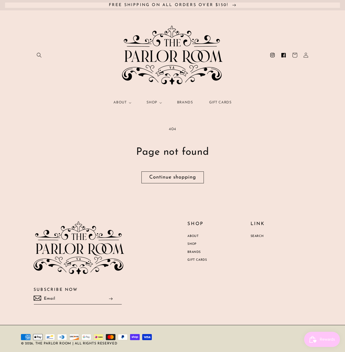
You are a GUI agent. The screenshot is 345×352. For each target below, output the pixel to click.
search (257, 236)
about (193, 236)
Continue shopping (172, 177)
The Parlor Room (53, 343)
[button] (39, 55)
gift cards (197, 259)
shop (191, 244)
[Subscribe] (111, 298)
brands (194, 252)
